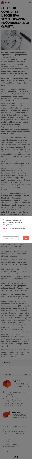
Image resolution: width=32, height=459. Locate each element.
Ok (26, 238)
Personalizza (10, 238)
